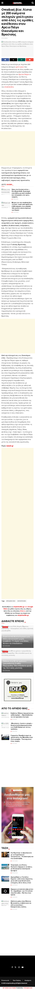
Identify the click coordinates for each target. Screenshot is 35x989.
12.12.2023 (4, 38)
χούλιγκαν (20, 67)
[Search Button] (33, 3)
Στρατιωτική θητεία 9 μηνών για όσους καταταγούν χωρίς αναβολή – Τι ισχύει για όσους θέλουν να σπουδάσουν (16, 639)
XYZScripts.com (28, 988)
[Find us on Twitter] (15, 967)
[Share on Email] (30, 59)
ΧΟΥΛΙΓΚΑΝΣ (22, 601)
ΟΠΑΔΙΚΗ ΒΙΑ (10, 601)
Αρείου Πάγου (24, 74)
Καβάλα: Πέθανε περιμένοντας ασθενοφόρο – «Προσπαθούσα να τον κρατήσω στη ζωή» (22, 715)
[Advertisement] (17, 148)
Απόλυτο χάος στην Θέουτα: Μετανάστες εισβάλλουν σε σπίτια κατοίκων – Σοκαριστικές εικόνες (21, 904)
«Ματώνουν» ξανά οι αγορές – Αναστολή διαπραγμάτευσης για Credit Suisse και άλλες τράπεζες (22, 726)
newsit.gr (9, 446)
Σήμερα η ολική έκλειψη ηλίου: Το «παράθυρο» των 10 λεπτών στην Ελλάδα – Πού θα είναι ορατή (22, 892)
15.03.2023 (14, 731)
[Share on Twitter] (13, 59)
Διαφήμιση (28, 980)
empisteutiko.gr (23, 615)
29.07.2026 (15, 861)
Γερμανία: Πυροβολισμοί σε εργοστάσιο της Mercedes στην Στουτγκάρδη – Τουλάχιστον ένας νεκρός (22, 738)
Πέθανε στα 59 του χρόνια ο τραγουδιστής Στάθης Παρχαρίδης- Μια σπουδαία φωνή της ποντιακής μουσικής (17, 664)
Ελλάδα (5, 627)
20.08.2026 (7, 646)
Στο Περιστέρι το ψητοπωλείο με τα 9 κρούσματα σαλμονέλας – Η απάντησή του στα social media (22, 855)
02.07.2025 (15, 212)
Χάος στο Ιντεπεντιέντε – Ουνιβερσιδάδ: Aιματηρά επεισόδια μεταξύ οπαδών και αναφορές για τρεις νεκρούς (21, 193)
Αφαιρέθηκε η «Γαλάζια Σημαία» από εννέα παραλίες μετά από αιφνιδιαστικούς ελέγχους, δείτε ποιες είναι (22, 880)
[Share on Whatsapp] (21, 59)
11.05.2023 (14, 743)
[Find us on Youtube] (22, 967)
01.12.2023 (14, 719)
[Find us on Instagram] (19, 967)
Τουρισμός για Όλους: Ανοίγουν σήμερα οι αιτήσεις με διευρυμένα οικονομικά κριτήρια (21, 867)
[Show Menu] (2, 3)
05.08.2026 (15, 873)
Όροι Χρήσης (17, 980)
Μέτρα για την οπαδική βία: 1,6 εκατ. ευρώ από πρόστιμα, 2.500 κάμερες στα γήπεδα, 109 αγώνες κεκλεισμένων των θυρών (22, 206)
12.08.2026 (14, 897)
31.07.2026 (14, 909)
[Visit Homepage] (17, 3)
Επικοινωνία (5, 980)
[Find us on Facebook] (12, 967)
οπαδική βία (9, 87)
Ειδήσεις (23, 611)
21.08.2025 (15, 199)
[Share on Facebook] (5, 59)
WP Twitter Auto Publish (9, 988)
